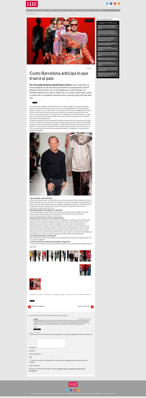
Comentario (32, 347)
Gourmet (74, 10)
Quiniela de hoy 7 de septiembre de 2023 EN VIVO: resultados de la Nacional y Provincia (107, 74)
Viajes (68, 10)
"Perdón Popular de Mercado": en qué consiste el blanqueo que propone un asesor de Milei (108, 69)
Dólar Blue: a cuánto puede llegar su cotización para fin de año (107, 43)
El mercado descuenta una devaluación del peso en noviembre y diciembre (107, 48)
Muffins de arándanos (38, 306)
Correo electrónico (35, 354)
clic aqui (36, 319)
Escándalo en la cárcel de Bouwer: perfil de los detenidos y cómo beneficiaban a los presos (106, 39)
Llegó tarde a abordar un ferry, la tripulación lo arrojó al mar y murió (107, 58)
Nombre (32, 351)
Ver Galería (88, 20)
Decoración (60, 10)
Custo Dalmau (55, 294)
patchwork (81, 294)
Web (30, 357)
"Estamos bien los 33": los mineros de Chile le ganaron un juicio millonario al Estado (107, 54)
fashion (72, 294)
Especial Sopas (97, 10)
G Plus (115, 3)
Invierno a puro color (84, 306)
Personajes (51, 10)
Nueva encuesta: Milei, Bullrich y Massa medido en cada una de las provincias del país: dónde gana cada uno (107, 33)
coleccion (40, 294)
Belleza (34, 10)
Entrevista (33, 68)
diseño (67, 294)
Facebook (111, 3)
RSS (119, 3)
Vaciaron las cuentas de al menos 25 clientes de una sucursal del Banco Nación (107, 27)
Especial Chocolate (85, 10)
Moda (28, 10)
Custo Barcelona (47, 294)
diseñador (62, 294)
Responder (37, 329)
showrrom (88, 294)
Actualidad (42, 10)
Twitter (107, 3)
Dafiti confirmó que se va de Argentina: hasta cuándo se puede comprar (106, 63)
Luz (32, 4)
